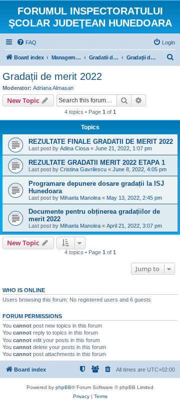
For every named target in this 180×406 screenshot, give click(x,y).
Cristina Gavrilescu (83, 169)
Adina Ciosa (74, 148)
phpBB (64, 387)
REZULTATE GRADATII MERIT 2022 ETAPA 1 (96, 162)
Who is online (23, 290)
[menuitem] (26, 42)
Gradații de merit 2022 (52, 76)
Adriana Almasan (53, 88)
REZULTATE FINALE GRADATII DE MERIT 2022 (100, 141)
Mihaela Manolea (80, 198)
